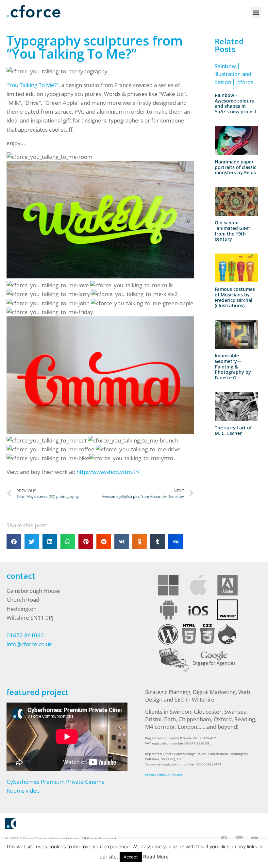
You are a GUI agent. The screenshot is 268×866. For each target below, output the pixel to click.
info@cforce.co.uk (29, 644)
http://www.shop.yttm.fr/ (108, 472)
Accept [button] (131, 856)
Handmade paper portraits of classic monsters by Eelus (235, 167)
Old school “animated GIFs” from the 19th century (232, 230)
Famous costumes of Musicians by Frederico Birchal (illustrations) (235, 297)
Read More (156, 857)
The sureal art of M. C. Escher (233, 430)
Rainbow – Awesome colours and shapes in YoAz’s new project (236, 103)
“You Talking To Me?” (33, 85)
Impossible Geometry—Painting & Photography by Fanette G (233, 366)
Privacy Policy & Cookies (164, 774)
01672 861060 (25, 635)
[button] (256, 12)
